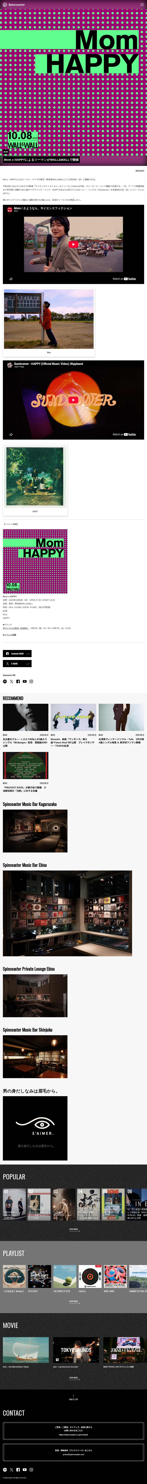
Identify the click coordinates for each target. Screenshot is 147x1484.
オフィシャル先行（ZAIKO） (16, 628)
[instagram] (31, 683)
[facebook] (18, 683)
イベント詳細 (10, 635)
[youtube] (24, 683)
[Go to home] (14, 4)
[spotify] (5, 683)
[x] (11, 683)
